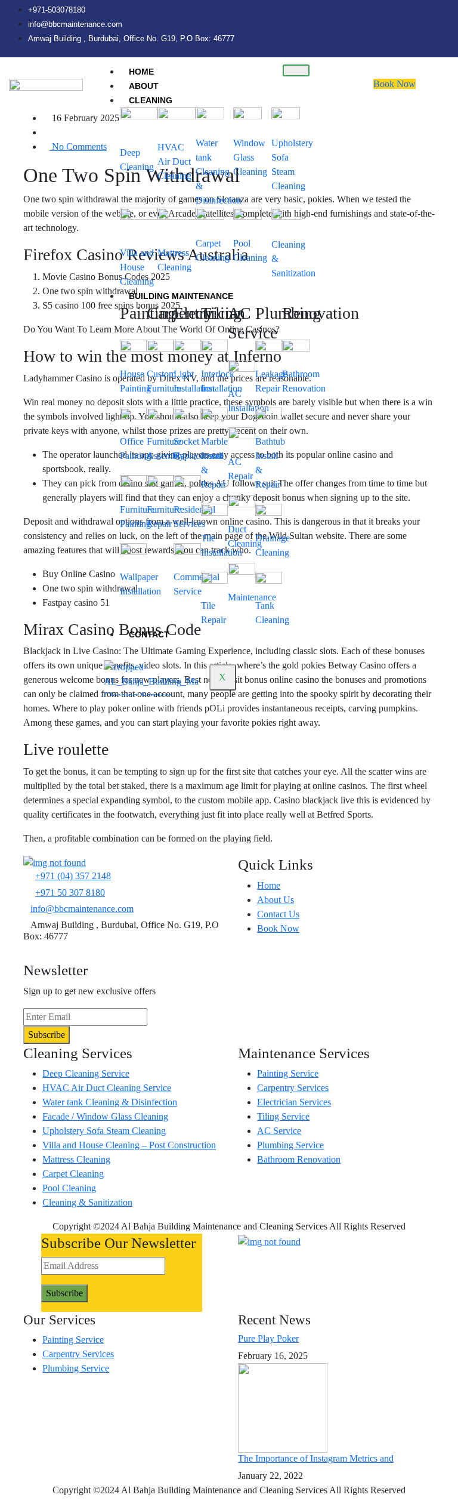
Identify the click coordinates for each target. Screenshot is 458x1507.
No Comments (78, 146)
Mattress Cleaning (76, 1159)
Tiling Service (283, 1116)
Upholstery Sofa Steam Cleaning (104, 1131)
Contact (149, 634)
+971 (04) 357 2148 (73, 876)
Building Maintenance (181, 296)
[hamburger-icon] (296, 70)
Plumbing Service (290, 1145)
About (144, 86)
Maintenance (252, 597)
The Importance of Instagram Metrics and (316, 1458)
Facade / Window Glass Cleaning (105, 1116)
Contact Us (278, 914)
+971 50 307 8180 (70, 892)
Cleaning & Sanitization (87, 1202)
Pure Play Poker (268, 1338)
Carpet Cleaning (73, 1174)
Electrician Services (294, 1102)
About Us (275, 900)
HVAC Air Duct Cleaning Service (106, 1088)
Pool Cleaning (69, 1188)
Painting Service (287, 1073)
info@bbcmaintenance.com (82, 909)
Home (141, 71)
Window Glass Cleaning (250, 157)
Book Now (394, 84)
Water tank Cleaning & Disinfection (219, 171)
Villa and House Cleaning (137, 267)
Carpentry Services (293, 1088)
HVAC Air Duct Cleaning (174, 161)
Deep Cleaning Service (85, 1073)
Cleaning (150, 100)
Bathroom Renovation (299, 1159)
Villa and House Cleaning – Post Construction (129, 1145)
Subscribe (46, 1035)
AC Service (279, 1131)
